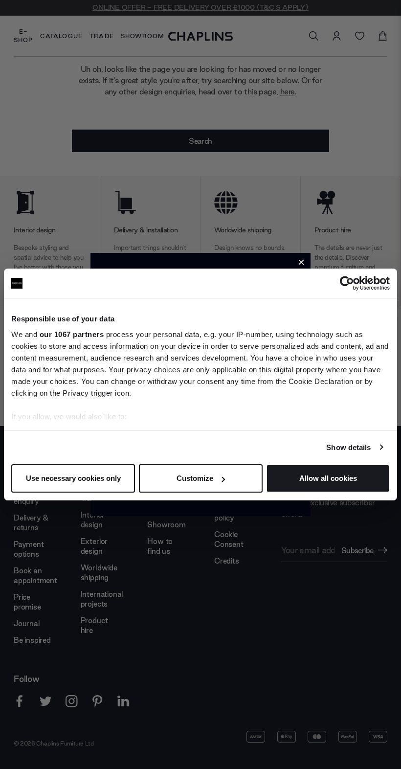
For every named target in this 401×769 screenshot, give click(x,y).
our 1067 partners (72, 334)
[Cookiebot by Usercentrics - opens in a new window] (347, 283)
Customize (195, 478)
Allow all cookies (328, 478)
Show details (348, 447)
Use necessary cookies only (73, 478)
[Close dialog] (301, 262)
